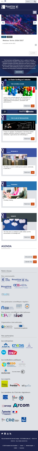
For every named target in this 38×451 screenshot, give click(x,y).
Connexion (22, 448)
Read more (19, 30)
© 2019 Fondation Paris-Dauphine (10, 445)
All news (33, 53)
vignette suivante (35, 23)
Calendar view (28, 261)
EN (5, 1)
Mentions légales (29, 445)
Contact (21, 445)
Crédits (15, 448)
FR (2, 1)
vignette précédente (3, 23)
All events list (28, 257)
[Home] (9, 7)
